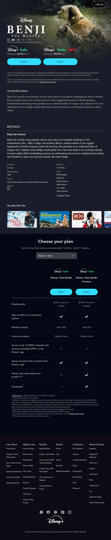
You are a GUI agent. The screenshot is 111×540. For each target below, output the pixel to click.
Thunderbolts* (94, 486)
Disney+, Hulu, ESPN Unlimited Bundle (46, 461)
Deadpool (92, 449)
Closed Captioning (29, 488)
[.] (41, 512)
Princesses (76, 488)
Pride (74, 483)
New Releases (27, 460)
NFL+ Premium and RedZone (46, 478)
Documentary (77, 477)
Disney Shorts (77, 471)
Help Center (27, 471)
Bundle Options (44, 449)
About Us (26, 483)
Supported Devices (29, 477)
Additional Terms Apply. (48, 82)
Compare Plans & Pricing (45, 487)
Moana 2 (92, 469)
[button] (30, 444)
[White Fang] (22, 219)
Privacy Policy (10, 449)
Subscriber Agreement (14, 471)
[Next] (106, 219)
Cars (90, 491)
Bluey (91, 480)
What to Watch (28, 466)
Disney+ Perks (28, 454)
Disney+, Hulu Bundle (46, 454)
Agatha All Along (95, 497)
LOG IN (99, 4)
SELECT (24, 62)
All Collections (78, 449)
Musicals (76, 454)
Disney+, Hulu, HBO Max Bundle (46, 470)
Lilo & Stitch (93, 474)
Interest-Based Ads (12, 483)
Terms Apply (16, 396)
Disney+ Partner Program (28, 501)
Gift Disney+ (27, 494)
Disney (58, 449)
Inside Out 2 (93, 463)
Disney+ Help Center (76, 414)
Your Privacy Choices (13, 477)
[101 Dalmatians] (87, 219)
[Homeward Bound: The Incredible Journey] (54, 219)
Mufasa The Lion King (96, 503)
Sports (75, 466)
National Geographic (63, 471)
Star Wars (59, 466)
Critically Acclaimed (80, 460)
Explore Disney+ (28, 449)
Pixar (58, 454)
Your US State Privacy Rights (13, 464)
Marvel (58, 460)
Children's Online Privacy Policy (12, 455)
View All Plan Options (17, 90)
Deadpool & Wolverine (93, 455)
